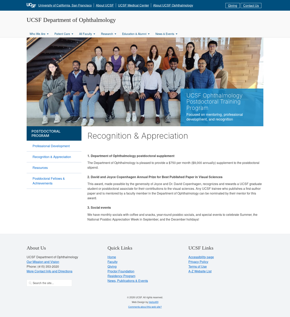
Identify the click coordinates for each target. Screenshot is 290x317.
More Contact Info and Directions (49, 271)
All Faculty (85, 34)
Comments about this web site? (145, 306)
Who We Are (37, 34)
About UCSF (105, 5)
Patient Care (62, 34)
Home (112, 257)
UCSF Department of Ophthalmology (71, 20)
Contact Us (251, 5)
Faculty (113, 261)
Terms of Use (197, 266)
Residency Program (121, 276)
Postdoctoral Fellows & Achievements (49, 180)
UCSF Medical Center (133, 5)
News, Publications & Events (128, 280)
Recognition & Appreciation (52, 156)
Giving (232, 5)
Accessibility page (201, 257)
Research (107, 34)
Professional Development (51, 146)
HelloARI (153, 302)
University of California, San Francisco (65, 5)
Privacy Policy (198, 261)
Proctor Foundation (121, 271)
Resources (40, 167)
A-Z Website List (199, 271)
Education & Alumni (134, 34)
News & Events (164, 34)
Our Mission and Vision (43, 261)
